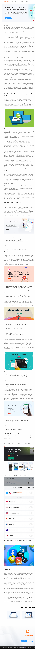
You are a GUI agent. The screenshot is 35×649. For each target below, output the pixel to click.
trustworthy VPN (28, 597)
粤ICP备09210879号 (16, 647)
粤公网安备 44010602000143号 (28, 647)
